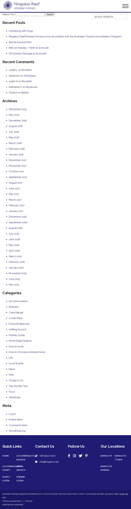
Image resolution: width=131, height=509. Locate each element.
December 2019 (18, 109)
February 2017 (16, 205)
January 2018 (16, 154)
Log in (12, 414)
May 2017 (14, 194)
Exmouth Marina (106, 468)
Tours (12, 391)
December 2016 (18, 216)
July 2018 (14, 131)
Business (14, 306)
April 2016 (14, 250)
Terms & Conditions (11, 501)
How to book (16, 346)
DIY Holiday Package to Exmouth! (27, 53)
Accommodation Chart (12, 468)
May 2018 (14, 137)
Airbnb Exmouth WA (20, 42)
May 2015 (14, 284)
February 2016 (17, 262)
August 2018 (16, 126)
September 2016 (18, 222)
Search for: (8, 14)
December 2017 (17, 160)
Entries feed (15, 419)
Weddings (14, 397)
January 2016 (16, 267)
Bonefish (27, 70)
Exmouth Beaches (19, 323)
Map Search (20, 468)
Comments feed (18, 425)
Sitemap (28, 501)
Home (5, 456)
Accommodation (18, 301)
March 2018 (15, 143)
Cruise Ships (16, 318)
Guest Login (6, 479)
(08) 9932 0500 (48, 455)
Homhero (18, 505)
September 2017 (18, 177)
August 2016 (16, 228)
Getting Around (17, 329)
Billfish (25, 92)
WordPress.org (17, 430)
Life (11, 357)
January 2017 (16, 211)
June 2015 (14, 279)
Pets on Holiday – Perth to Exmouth (29, 47)
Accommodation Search (26, 458)
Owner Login (20, 479)
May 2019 (14, 114)
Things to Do (16, 380)
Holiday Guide (17, 335)
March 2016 (15, 256)
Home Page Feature (20, 340)
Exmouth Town (120, 458)
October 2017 (16, 171)
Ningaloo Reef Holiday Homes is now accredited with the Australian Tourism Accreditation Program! (65, 36)
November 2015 (17, 273)
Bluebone (31, 87)
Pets (11, 374)
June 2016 (14, 239)
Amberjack (30, 75)
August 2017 (15, 182)
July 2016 (14, 233)
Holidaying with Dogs (21, 31)
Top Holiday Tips (18, 386)
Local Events (16, 363)
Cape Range (16, 312)
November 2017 (17, 165)
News (12, 369)
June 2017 (14, 188)
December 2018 (18, 120)
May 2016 (14, 245)
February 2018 (17, 148)
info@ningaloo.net (48, 462)
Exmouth (106, 456)
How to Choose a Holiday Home (27, 352)
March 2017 (15, 199)
